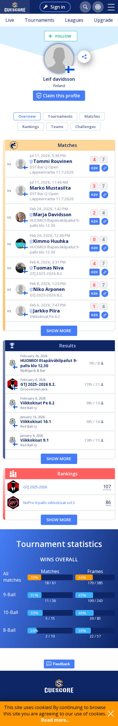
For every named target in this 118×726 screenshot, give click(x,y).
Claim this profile (61, 96)
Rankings (30, 126)
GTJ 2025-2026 (35, 486)
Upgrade (103, 20)
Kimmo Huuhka (50, 241)
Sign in (57, 7)
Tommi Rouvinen (52, 161)
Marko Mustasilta (50, 188)
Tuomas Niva (48, 268)
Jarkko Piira (46, 311)
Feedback (61, 664)
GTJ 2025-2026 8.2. (38, 384)
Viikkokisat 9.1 (34, 440)
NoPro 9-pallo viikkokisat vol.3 (49, 502)
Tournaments (39, 20)
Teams (57, 126)
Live (9, 20)
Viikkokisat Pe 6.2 (37, 403)
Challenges (85, 126)
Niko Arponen (49, 289)
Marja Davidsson (52, 214)
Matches (92, 116)
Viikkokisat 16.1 (35, 421)
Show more (58, 330)
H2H (94, 168)
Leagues (74, 20)
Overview (27, 116)
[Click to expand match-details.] (104, 168)
